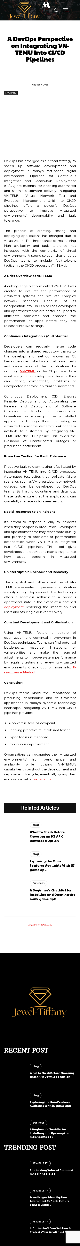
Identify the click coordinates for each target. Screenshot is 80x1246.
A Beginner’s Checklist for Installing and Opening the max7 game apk (52, 894)
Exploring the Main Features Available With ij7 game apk (52, 865)
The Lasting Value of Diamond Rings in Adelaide (51, 1172)
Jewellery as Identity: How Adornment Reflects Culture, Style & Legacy (50, 1201)
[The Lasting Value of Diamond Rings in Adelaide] (15, 1168)
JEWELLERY (40, 1163)
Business (38, 883)
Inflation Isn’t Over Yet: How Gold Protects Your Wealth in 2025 (52, 1230)
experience (42, 779)
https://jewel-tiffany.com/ (40, 925)
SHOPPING (10, 92)
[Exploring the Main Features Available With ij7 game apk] (15, 862)
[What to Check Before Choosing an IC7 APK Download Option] (15, 833)
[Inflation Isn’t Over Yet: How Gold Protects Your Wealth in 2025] (15, 1226)
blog (35, 824)
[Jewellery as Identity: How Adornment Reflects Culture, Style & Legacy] (15, 1197)
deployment (14, 607)
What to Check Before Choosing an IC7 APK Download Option (47, 836)
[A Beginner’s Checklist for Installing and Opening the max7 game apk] (15, 891)
